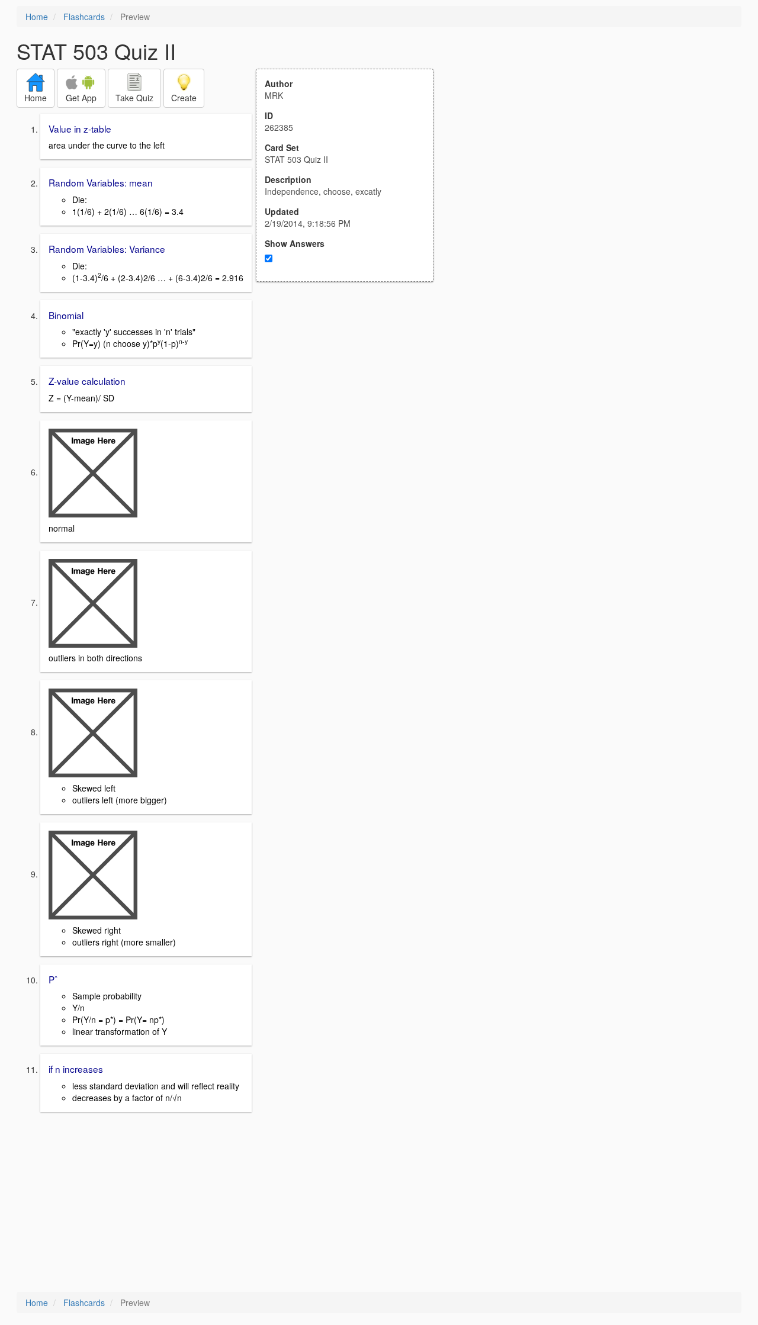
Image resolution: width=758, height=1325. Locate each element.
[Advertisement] (351, 398)
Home (36, 16)
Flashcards (84, 16)
